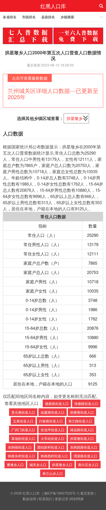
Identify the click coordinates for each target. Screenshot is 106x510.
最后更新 (87, 493)
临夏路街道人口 (52, 412)
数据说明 (29, 498)
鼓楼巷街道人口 (82, 412)
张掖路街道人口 (86, 403)
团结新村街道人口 (50, 447)
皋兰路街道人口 (80, 420)
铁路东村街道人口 (21, 455)
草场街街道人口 (23, 438)
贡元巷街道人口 (23, 412)
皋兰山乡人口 (52, 473)
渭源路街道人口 (85, 455)
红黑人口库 (53, 6)
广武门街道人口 (23, 429)
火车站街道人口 (52, 438)
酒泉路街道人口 (57, 403)
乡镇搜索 (67, 16)
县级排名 (48, 16)
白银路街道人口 (51, 420)
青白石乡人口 (88, 464)
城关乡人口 (37, 464)
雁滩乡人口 (15, 464)
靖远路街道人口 (82, 429)
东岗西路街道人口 (83, 447)
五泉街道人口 (23, 420)
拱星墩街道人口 (82, 438)
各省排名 (9, 16)
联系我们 (45, 498)
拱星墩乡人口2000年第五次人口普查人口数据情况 (53, 55)
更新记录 (61, 498)
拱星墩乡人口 (62, 464)
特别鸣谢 (77, 498)
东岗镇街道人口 (20, 447)
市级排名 (29, 16)
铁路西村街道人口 (54, 455)
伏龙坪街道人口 (52, 429)
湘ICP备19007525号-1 (61, 493)
